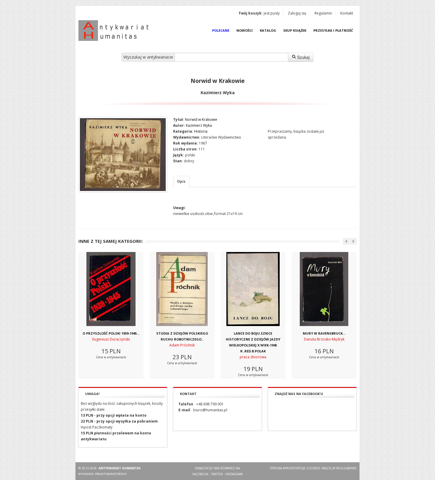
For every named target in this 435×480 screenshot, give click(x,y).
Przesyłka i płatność (333, 30)
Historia (200, 131)
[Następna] (353, 241)
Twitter (217, 474)
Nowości (244, 30)
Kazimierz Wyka (199, 125)
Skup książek (294, 30)
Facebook (200, 474)
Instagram (234, 474)
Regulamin (323, 13)
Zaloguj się (297, 13)
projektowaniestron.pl (111, 474)
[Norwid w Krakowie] (122, 154)
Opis (181, 181)
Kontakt (346, 13)
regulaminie (346, 468)
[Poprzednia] (346, 241)
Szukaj (303, 57)
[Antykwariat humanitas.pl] (115, 30)
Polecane (220, 30)
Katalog (268, 30)
